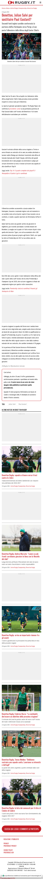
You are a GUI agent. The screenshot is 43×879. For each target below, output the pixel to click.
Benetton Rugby (32, 8)
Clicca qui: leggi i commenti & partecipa (21, 828)
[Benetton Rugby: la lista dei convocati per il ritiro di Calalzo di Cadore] (21, 792)
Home (3, 8)
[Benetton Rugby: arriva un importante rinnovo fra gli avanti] (21, 619)
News (7, 8)
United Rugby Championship (18, 8)
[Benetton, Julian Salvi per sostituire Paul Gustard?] (21, 46)
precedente (14, 109)
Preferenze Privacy (10, 846)
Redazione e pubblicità (11, 839)
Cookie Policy (8, 850)
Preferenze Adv (9, 852)
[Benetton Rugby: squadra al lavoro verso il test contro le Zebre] (21, 459)
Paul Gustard (22, 404)
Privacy (6, 843)
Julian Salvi (12, 404)
